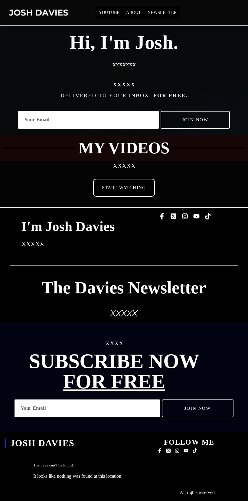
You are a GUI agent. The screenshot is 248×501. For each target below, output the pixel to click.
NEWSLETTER (162, 12)
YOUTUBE (109, 12)
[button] (124, 188)
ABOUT (133, 12)
